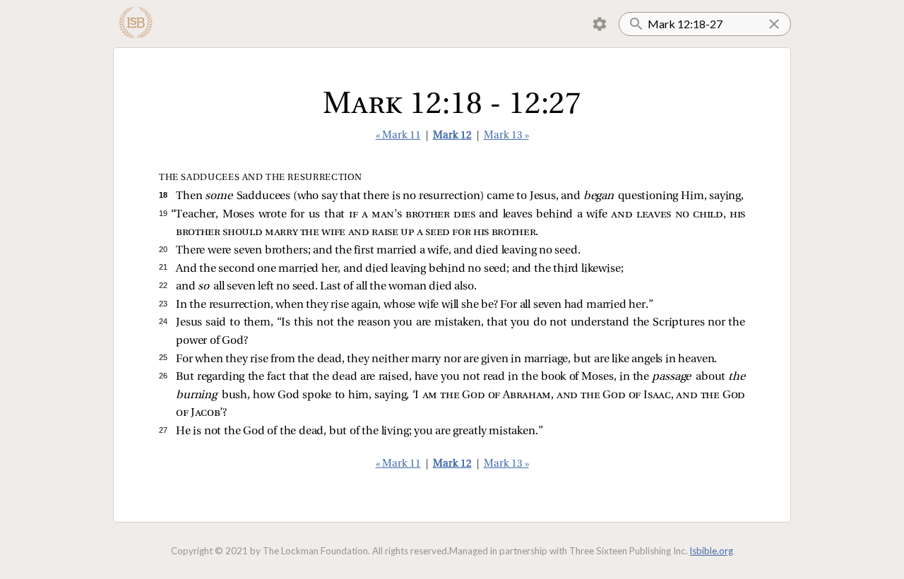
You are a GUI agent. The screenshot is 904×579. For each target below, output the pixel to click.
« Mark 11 (398, 136)
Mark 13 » (506, 136)
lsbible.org (711, 550)
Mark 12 (452, 136)
